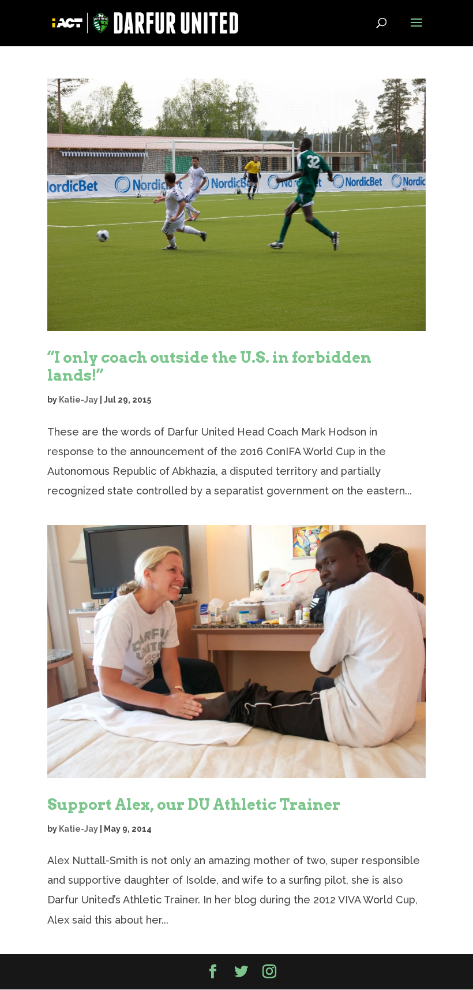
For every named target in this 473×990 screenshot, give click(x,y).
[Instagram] (269, 972)
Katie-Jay (78, 399)
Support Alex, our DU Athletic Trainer (193, 804)
